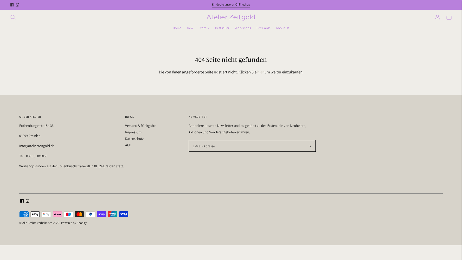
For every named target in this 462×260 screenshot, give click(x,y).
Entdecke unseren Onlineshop (231, 4)
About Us (282, 28)
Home (177, 28)
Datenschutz (134, 138)
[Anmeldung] (437, 17)
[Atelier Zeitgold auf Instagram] (17, 4)
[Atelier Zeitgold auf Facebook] (12, 4)
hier (260, 72)
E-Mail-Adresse (202, 140)
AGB (128, 145)
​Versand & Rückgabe (140, 125)
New (190, 28)
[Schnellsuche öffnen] (108, 17)
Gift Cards (263, 28)
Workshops (243, 28)
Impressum (133, 132)
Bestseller (222, 28)
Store (202, 28)
